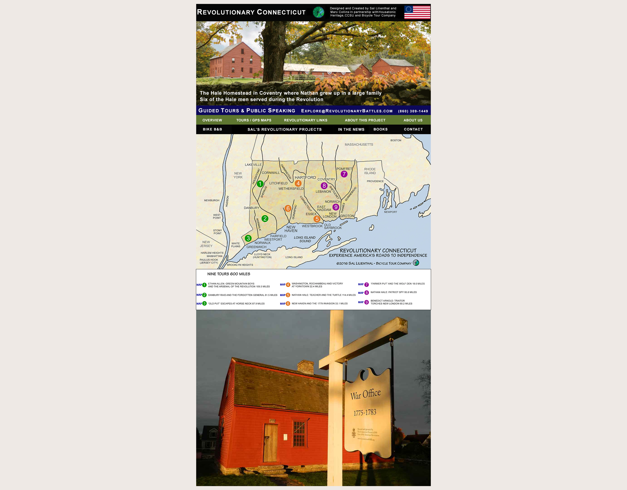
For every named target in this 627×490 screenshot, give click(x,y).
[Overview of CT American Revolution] (213, 123)
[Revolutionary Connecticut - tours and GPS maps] (253, 123)
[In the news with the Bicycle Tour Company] (351, 133)
